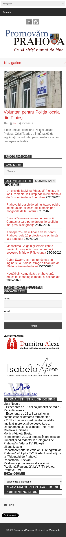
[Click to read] (33, 89)
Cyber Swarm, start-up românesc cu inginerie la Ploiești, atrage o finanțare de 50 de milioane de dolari (33, 263)
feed (36, 21)
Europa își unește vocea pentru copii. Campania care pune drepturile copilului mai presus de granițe (32, 222)
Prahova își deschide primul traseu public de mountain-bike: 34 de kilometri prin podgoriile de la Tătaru (33, 208)
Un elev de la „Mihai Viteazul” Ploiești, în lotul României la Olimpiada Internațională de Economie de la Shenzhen (33, 194)
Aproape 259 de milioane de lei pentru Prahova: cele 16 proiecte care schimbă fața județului (32, 235)
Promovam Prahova (24, 530)
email (7, 311)
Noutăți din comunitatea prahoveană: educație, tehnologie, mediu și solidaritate (33, 275)
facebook (29, 21)
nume (7, 298)
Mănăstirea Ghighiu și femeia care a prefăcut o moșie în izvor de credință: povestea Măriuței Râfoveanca (30, 249)
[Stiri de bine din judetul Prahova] (35, 51)
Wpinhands (54, 530)
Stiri (14, 123)
